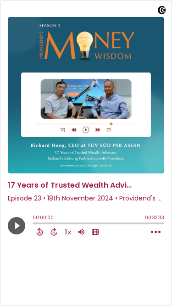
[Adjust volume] (81, 231)
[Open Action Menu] (155, 232)
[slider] (34, 224)
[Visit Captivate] (162, 11)
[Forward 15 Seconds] (54, 231)
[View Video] (95, 231)
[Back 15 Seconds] (40, 231)
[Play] (16, 225)
